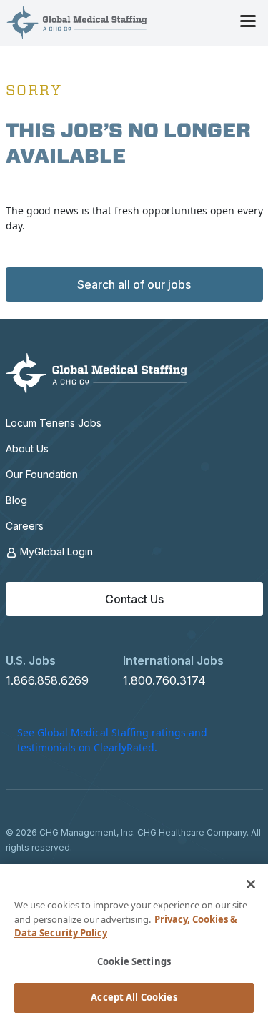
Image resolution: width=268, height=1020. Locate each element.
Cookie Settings (134, 961)
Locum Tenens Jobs (53, 423)
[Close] (251, 884)
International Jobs (173, 660)
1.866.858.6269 (47, 680)
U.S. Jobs (31, 660)
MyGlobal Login (55, 551)
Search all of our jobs (134, 284)
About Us (27, 448)
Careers (25, 526)
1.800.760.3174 (164, 680)
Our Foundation (42, 474)
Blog (16, 500)
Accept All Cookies (134, 997)
